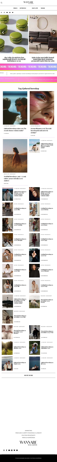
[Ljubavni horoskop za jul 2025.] (34, 363)
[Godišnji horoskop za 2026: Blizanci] (34, 271)
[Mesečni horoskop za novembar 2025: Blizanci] (7, 332)
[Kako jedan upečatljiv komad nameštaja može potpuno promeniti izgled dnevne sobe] (43, 53)
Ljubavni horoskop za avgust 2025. (20, 363)
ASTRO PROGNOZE (19, 219)
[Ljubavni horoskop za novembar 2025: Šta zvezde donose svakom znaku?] (7, 301)
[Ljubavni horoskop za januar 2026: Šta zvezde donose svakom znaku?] (34, 194)
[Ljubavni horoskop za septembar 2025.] (34, 348)
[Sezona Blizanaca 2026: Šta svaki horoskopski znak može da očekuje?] (42, 108)
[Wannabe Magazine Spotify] (10, 12)
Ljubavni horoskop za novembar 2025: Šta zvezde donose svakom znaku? (20, 301)
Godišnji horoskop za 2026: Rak (20, 270)
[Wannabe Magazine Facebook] (4, 12)
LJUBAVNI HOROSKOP (46, 140)
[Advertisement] (13, 417)
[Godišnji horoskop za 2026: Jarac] (34, 225)
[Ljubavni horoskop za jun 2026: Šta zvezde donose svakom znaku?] (15, 108)
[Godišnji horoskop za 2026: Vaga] (34, 240)
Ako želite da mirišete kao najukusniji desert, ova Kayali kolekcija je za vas (14, 59)
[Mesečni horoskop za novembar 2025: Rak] (7, 317)
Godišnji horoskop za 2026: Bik (20, 285)
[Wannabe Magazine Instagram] (1, 12)
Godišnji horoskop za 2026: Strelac (47, 209)
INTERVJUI (23, 8)
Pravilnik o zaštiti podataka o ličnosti (28, 433)
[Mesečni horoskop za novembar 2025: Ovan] (34, 332)
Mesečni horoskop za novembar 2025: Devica (47, 301)
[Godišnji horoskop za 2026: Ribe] (7, 209)
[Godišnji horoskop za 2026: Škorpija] (7, 240)
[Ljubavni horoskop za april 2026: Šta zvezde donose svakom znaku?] (34, 146)
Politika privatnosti (28, 435)
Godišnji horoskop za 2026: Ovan (47, 285)
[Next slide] (54, 32)
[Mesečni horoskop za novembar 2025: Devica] (34, 301)
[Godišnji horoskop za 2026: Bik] (7, 286)
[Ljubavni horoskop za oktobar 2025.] (7, 348)
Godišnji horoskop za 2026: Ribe (20, 209)
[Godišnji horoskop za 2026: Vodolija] (7, 225)
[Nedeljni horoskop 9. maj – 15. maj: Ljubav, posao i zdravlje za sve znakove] (15, 156)
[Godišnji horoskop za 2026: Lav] (34, 255)
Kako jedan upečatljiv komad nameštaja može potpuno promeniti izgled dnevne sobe (43, 59)
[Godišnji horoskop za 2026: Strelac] (34, 209)
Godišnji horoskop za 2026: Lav (47, 255)
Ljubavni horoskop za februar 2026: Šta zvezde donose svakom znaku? (20, 193)
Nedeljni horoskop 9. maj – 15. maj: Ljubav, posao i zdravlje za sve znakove (15, 179)
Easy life (35, 8)
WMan (43, 8)
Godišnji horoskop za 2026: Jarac (47, 224)
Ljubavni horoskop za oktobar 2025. (20, 347)
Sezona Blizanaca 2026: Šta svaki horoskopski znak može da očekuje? (41, 131)
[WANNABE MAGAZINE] (28, 445)
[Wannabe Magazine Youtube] (7, 12)
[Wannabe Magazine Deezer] (12, 12)
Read (15, 8)
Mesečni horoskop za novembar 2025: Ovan (47, 332)
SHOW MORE (28, 375)
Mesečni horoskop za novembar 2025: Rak (20, 316)
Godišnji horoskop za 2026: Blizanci (47, 270)
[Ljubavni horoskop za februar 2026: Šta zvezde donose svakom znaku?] (7, 194)
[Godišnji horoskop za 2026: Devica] (7, 255)
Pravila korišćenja (28, 437)
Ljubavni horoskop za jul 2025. (47, 363)
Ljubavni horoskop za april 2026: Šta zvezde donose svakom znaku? (47, 145)
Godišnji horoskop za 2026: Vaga (47, 239)
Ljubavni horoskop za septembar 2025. (47, 347)
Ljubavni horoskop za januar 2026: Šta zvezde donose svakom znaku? (47, 193)
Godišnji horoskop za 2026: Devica (20, 255)
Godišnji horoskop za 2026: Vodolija (20, 224)
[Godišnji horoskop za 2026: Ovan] (34, 286)
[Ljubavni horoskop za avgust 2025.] (7, 363)
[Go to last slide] (3, 32)
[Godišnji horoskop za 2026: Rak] (7, 271)
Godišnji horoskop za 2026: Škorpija (20, 239)
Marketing (28, 430)
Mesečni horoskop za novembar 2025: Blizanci (20, 332)
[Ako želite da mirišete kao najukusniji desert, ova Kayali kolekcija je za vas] (14, 53)
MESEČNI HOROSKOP (19, 311)
